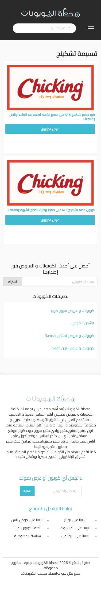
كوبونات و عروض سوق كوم (72, 310)
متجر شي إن (67, 435)
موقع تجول (28, 435)
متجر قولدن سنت (26, 441)
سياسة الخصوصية (27, 535)
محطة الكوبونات (77, 408)
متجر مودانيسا (44, 446)
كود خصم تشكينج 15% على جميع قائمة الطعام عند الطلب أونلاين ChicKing (52, 117)
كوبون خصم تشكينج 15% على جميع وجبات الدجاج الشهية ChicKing (51, 210)
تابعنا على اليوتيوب (75, 535)
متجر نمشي (76, 430)
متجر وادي (59, 430)
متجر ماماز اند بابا (73, 441)
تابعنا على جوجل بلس (27, 519)
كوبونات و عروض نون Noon (73, 348)
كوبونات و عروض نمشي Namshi (69, 335)
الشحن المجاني (82, 323)
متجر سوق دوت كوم (34, 430)
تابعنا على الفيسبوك (75, 527)
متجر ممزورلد (50, 441)
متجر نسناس (48, 435)
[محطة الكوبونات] (50, 12)
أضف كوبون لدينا (27, 527)
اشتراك (12, 282)
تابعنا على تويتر (75, 519)
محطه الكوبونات (34, 573)
